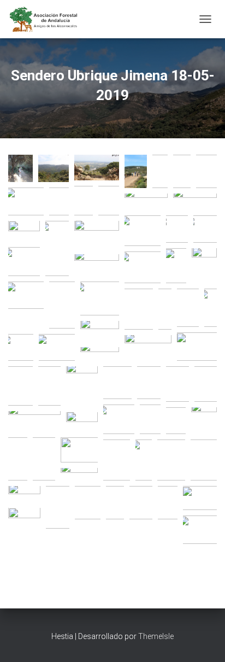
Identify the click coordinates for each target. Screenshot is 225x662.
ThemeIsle (156, 636)
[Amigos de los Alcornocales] (48, 19)
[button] (20, 168)
